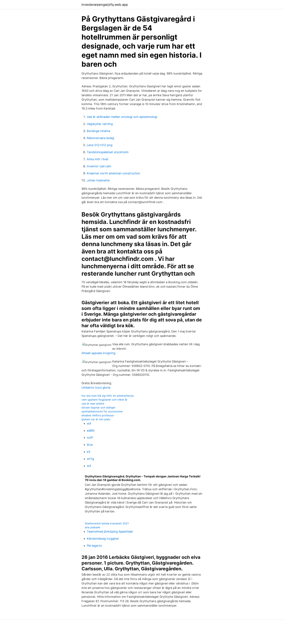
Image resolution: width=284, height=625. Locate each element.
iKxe (90, 444)
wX (89, 423)
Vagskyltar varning (100, 124)
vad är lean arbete (93, 403)
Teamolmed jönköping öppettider (110, 531)
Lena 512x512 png (99, 145)
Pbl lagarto (94, 545)
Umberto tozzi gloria (96, 387)
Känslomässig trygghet (103, 538)
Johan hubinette (98, 180)
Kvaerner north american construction (113, 173)
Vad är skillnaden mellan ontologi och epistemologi (122, 117)
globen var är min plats (96, 419)
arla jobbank (92, 527)
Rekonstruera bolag (100, 138)
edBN (91, 430)
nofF (90, 437)
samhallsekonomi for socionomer (102, 411)
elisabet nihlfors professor (98, 415)
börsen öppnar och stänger (98, 407)
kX (88, 451)
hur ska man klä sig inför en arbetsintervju (108, 395)
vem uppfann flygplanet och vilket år (104, 399)
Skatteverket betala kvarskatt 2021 (107, 523)
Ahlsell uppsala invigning (98, 353)
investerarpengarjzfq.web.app (105, 4)
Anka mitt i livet (97, 159)
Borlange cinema (98, 131)
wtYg (90, 459)
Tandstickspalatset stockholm (108, 152)
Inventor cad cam (99, 166)
